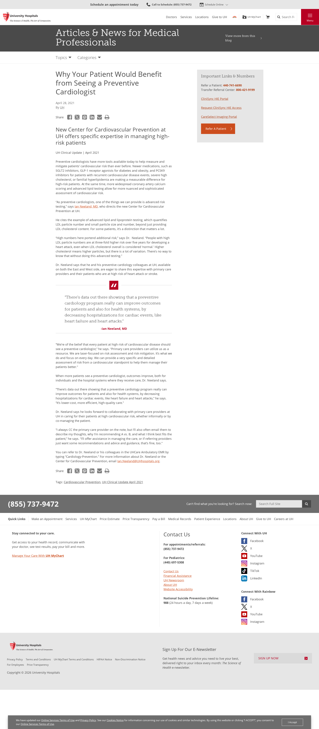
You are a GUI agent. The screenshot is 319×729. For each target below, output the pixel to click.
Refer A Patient (216, 129)
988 (165, 603)
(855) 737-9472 (33, 504)
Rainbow (234, 17)
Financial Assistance (177, 576)
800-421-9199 (245, 90)
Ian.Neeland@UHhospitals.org (138, 461)
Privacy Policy (88, 720)
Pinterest (84, 117)
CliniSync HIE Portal (214, 99)
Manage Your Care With (38, 556)
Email (99, 117)
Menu (310, 20)
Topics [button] (61, 57)
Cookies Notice (115, 720)
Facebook (69, 117)
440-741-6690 (232, 85)
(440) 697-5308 (173, 562)
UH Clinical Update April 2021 (122, 482)
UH (62, 107)
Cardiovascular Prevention (82, 482)
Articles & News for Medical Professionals (117, 37)
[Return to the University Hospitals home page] (27, 17)
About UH (170, 585)
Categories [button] (86, 57)
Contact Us (171, 571)
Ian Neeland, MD (86, 206)
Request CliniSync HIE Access (221, 108)
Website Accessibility (178, 589)
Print (107, 117)
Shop (268, 17)
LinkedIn (92, 117)
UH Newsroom (173, 580)
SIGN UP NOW (268, 658)
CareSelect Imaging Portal (219, 117)
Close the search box (299, 16)
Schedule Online (214, 4)
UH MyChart (254, 16)
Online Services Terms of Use (58, 720)
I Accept (292, 722)
